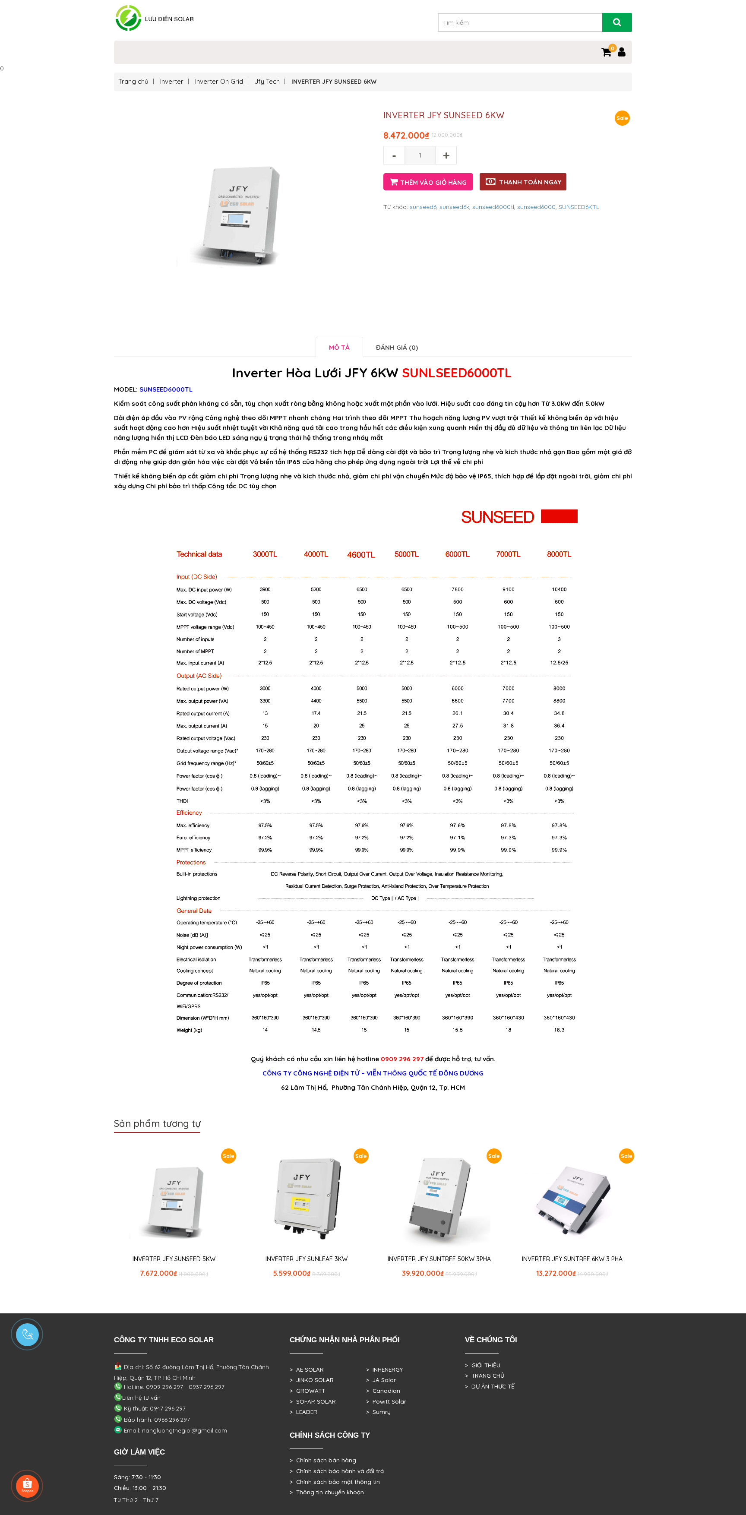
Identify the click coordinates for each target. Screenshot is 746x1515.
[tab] (339, 347)
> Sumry (378, 1411)
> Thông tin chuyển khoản (327, 1492)
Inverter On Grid (219, 81)
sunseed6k (454, 207)
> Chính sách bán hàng (323, 1460)
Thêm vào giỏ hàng (433, 182)
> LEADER (303, 1411)
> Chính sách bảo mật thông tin (335, 1481)
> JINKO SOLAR (312, 1379)
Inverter (171, 81)
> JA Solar (381, 1379)
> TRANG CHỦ (484, 1375)
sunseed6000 (536, 207)
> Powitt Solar (386, 1401)
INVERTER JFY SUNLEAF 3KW (307, 1259)
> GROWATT (307, 1390)
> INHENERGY (384, 1369)
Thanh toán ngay (530, 182)
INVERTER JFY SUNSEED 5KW (174, 1259)
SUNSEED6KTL (579, 207)
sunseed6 (423, 207)
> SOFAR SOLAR (313, 1401)
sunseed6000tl (493, 207)
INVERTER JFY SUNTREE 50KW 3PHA (439, 1259)
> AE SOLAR (307, 1369)
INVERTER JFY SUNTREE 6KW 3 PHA (572, 1259)
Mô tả (339, 347)
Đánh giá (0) (397, 347)
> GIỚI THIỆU (482, 1365)
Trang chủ (133, 81)
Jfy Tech (267, 81)
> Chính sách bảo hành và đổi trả (337, 1471)
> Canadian (383, 1390)
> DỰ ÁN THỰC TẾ (490, 1386)
